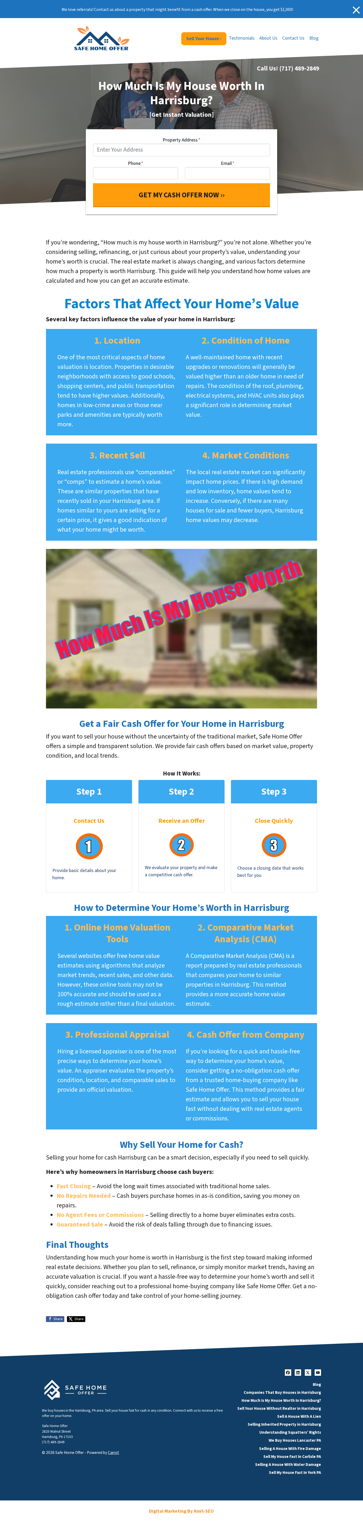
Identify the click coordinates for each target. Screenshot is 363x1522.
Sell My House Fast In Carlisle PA (292, 1457)
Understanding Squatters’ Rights (290, 1432)
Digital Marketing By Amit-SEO (181, 1511)
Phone (135, 163)
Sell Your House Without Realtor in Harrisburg (279, 1408)
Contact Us (293, 38)
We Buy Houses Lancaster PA (295, 1440)
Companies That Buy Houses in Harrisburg (282, 1392)
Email (227, 163)
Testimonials (242, 38)
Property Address (181, 140)
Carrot (113, 1453)
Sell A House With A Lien (299, 1416)
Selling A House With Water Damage (288, 1464)
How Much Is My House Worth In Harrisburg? (281, 1400)
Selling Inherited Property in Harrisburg (284, 1424)
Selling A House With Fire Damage (290, 1449)
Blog (314, 38)
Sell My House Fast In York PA (295, 1472)
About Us (268, 38)
